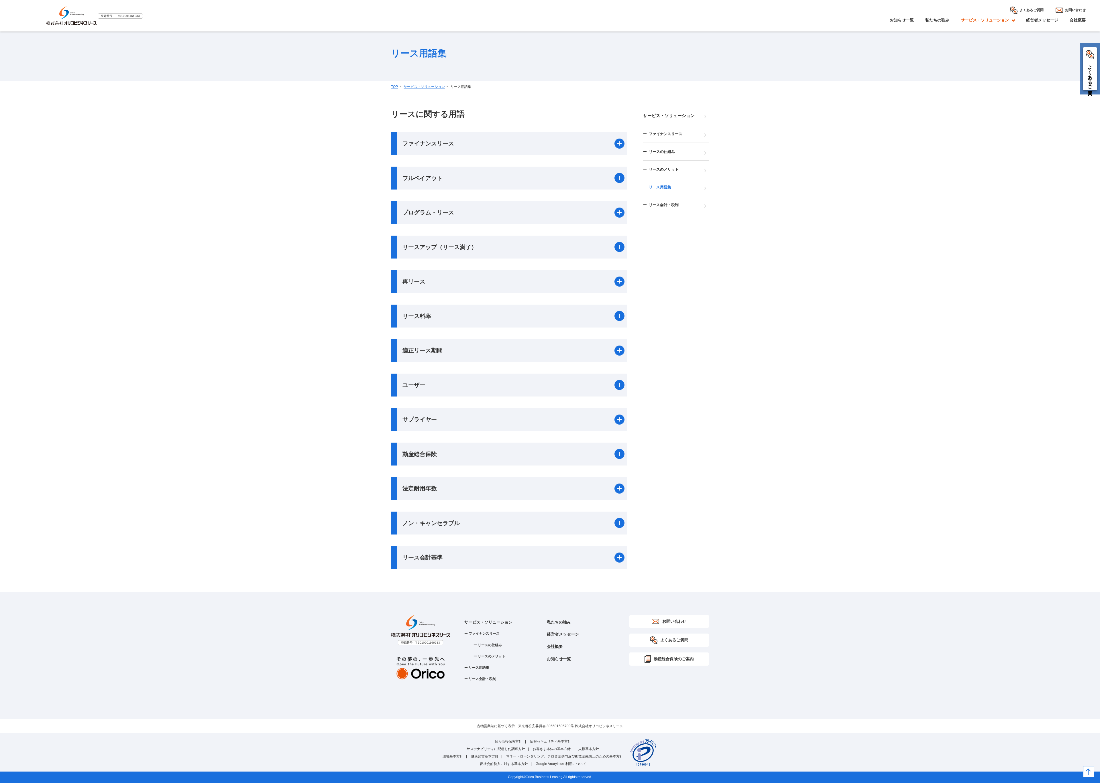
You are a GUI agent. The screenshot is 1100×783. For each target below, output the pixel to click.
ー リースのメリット (489, 656)
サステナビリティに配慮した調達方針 (496, 749)
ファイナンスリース (665, 134)
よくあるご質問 (1032, 10)
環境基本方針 (453, 756)
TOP (394, 87)
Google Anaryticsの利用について (561, 764)
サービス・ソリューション (424, 87)
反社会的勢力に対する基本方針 (504, 764)
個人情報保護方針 (508, 741)
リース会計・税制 (664, 205)
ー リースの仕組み (488, 645)
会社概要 (1078, 20)
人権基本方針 (588, 749)
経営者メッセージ (1042, 20)
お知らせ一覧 (902, 20)
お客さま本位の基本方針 (552, 749)
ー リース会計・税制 (480, 679)
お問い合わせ (1075, 10)
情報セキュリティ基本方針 (550, 741)
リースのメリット (664, 169)
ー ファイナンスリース (482, 634)
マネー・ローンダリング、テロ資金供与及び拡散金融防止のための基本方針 (564, 756)
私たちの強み (937, 20)
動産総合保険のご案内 (674, 658)
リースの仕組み (662, 151)
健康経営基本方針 (484, 756)
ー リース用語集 (476, 668)
